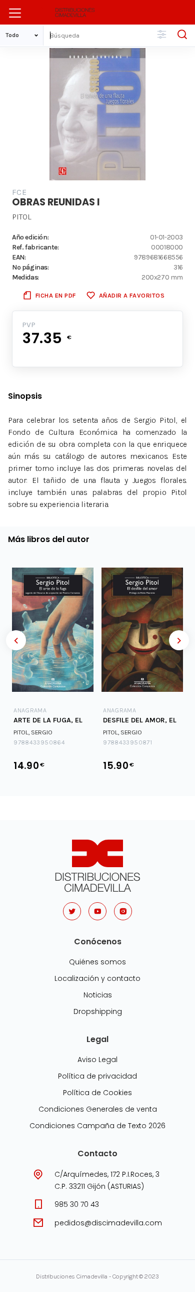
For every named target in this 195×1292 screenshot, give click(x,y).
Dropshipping (98, 1011)
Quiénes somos (97, 962)
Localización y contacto (97, 978)
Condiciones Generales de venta (97, 1109)
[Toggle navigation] (15, 13)
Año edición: (30, 237)
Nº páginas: (30, 267)
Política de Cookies (97, 1093)
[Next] (179, 640)
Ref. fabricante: (35, 247)
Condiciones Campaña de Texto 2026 (98, 1126)
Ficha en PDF (56, 295)
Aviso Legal (98, 1060)
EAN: (19, 257)
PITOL (22, 216)
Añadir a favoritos (131, 295)
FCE (19, 192)
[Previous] (16, 640)
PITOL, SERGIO (33, 732)
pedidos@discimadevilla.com (108, 1223)
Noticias (98, 995)
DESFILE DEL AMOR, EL (139, 720)
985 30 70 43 (76, 1204)
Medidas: (25, 277)
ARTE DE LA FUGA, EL (48, 720)
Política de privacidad (97, 1076)
